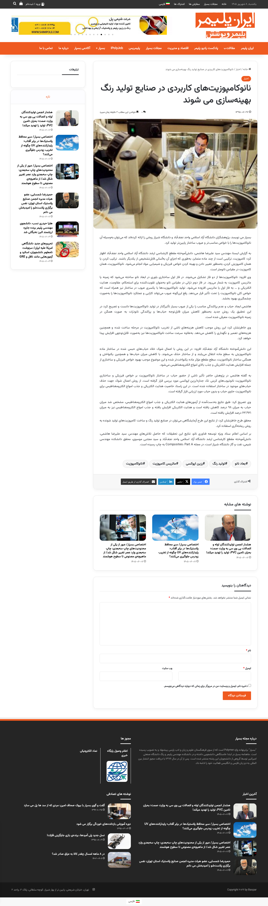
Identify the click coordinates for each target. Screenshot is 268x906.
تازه (48, 96)
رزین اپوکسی (194, 463)
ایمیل (247, 668)
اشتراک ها (179, 4)
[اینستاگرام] (93, 889)
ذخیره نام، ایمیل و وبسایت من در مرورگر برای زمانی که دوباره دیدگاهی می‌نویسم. (206, 686)
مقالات (230, 48)
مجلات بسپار (211, 4)
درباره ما (63, 48)
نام (248, 651)
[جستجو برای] (15, 4)
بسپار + (100, 48)
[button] (112, 34)
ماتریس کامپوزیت (164, 463)
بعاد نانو (240, 463)
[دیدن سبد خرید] (21, 4)
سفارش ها (194, 4)
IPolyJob (117, 48)
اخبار (238, 69)
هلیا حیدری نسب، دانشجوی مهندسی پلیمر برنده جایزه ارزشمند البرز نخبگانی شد (36, 228)
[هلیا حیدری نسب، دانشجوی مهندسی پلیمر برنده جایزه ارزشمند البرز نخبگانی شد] (67, 229)
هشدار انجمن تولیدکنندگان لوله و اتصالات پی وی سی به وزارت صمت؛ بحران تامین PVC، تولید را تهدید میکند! (228, 548)
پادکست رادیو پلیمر (206, 48)
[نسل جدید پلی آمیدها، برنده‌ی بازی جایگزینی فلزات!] (119, 841)
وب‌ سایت (167, 668)
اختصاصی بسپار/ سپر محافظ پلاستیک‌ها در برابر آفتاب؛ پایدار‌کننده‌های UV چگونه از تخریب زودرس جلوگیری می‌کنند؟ (178, 550)
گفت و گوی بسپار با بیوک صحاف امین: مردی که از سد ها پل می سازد (64, 805)
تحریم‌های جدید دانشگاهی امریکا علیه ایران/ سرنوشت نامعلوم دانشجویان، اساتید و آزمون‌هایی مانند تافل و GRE (36, 250)
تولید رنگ (219, 463)
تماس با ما (46, 48)
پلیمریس (134, 48)
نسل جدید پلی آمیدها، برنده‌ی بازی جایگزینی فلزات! (76, 835)
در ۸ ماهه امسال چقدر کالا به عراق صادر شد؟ (78, 854)
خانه (224, 4)
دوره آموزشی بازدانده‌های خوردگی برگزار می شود (103, 824)
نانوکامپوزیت (134, 463)
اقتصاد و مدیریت (178, 48)
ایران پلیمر (247, 48)
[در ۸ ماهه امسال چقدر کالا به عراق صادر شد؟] (119, 860)
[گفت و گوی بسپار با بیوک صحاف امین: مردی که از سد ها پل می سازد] (119, 811)
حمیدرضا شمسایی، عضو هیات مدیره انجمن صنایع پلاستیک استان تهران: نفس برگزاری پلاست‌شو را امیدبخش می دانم (36, 203)
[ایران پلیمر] (219, 25)
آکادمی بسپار (82, 48)
